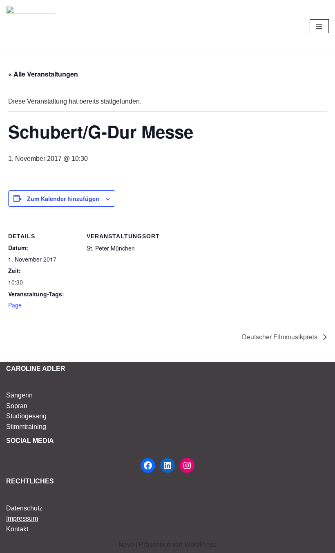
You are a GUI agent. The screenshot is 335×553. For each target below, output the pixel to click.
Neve (126, 544)
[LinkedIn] (167, 465)
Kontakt (17, 529)
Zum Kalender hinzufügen (63, 198)
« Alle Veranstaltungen (43, 74)
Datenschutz (24, 508)
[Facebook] (148, 465)
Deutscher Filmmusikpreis (280, 336)
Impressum (22, 518)
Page (15, 305)
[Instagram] (187, 465)
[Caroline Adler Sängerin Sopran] (30, 26)
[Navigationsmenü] (319, 26)
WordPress (200, 544)
